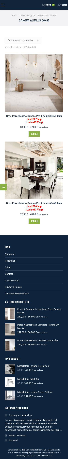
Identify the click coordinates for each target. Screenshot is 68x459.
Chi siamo (10, 254)
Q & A (8, 267)
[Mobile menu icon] (3, 5)
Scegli (34, 134)
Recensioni (10, 260)
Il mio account (12, 280)
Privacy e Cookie (13, 287)
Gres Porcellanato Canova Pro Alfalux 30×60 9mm (34, 119)
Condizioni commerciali (17, 293)
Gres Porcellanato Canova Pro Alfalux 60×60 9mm (34, 206)
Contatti (9, 274)
